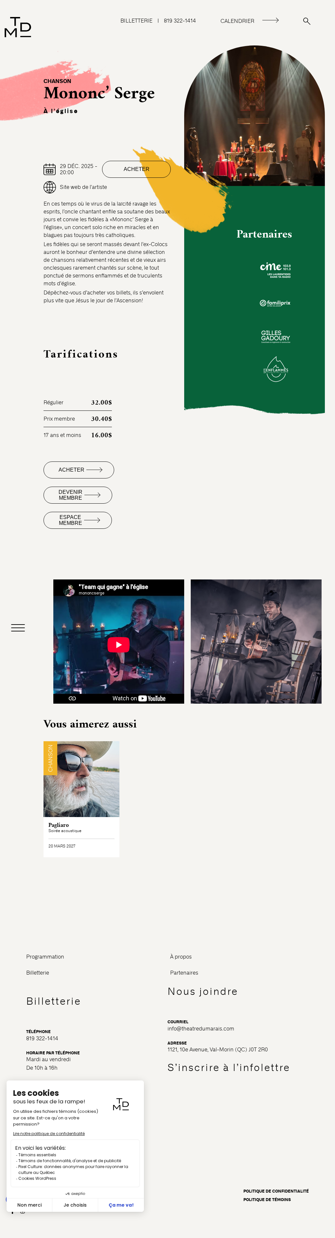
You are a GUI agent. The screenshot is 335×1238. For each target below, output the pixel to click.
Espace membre (70, 520)
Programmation (45, 957)
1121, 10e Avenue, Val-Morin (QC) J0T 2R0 (218, 1049)
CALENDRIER (237, 21)
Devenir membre (70, 495)
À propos (181, 957)
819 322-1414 (180, 21)
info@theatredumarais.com (201, 1029)
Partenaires (184, 973)
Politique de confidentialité (276, 1191)
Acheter (137, 169)
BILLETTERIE (136, 21)
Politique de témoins (267, 1199)
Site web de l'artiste (83, 187)
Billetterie (37, 973)
